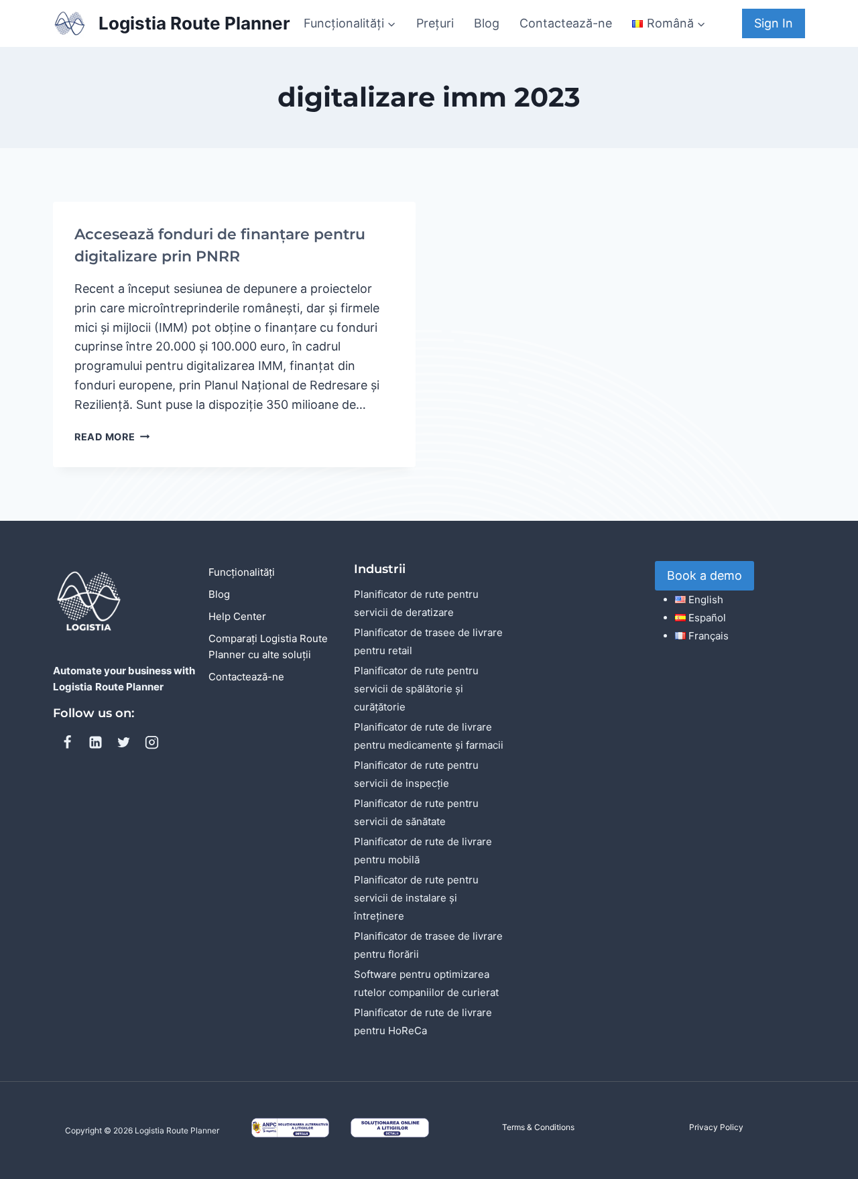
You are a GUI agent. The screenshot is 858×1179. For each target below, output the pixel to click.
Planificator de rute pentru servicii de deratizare (416, 603)
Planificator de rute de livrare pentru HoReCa (423, 1021)
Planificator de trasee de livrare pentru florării (428, 945)
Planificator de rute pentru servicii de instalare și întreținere (416, 897)
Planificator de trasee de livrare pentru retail (428, 641)
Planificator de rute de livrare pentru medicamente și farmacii (428, 736)
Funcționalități (241, 572)
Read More (111, 436)
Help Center (237, 616)
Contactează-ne (565, 23)
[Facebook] (67, 742)
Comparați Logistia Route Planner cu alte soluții (268, 646)
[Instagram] (151, 742)
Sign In (773, 23)
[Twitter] (123, 742)
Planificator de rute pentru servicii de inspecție (416, 774)
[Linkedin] (95, 742)
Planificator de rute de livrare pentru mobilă (423, 850)
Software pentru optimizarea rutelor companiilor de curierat (426, 983)
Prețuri (435, 23)
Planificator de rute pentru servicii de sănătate (416, 812)
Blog (486, 23)
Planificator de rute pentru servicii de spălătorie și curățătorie (416, 688)
